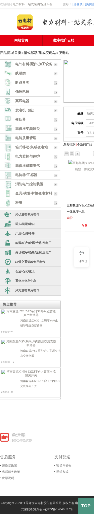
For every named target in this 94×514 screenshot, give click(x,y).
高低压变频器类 (27, 129)
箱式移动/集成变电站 (40, 53)
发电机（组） (25, 110)
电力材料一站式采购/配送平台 (33, 4)
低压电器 (22, 92)
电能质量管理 (25, 138)
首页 (17, 53)
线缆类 (20, 73)
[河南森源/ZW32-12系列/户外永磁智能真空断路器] (29, 313)
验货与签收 (63, 465)
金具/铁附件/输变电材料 (33, 193)
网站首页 (21, 40)
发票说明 (8, 478)
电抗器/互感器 (26, 175)
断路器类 (22, 82)
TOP (85, 505)
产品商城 (7, 53)
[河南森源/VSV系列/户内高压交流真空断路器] (29, 343)
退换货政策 (9, 465)
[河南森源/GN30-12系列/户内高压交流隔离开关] (29, 373)
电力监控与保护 (27, 156)
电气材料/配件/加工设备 (33, 64)
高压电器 (22, 101)
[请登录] (77, 4)
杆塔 (18, 202)
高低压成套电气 (27, 166)
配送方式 (62, 472)
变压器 (20, 119)
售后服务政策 (11, 472)
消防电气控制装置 (29, 184)
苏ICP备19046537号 (59, 509)
